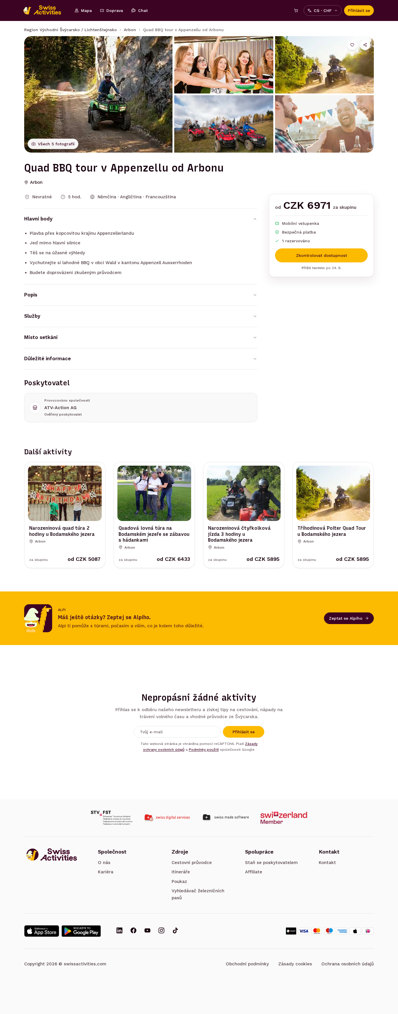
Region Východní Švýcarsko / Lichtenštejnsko (70, 29)
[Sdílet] (365, 45)
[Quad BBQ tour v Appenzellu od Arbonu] (98, 94)
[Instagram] (161, 931)
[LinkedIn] (119, 931)
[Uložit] (352, 45)
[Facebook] (133, 931)
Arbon (130, 29)
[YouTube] (147, 931)
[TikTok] (175, 931)
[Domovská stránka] (45, 10)
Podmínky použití (204, 750)
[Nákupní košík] (296, 10)
